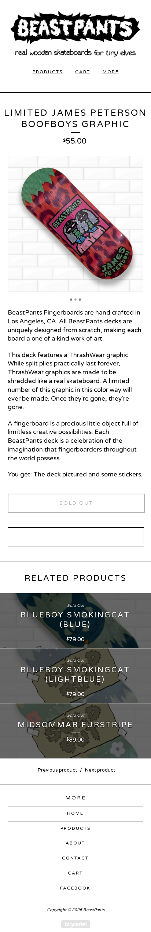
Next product (100, 770)
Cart (82, 71)
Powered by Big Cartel (75, 924)
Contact (75, 858)
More (111, 71)
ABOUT (75, 843)
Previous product (57, 770)
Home (75, 813)
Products (48, 71)
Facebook (75, 888)
